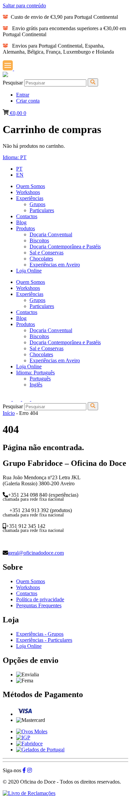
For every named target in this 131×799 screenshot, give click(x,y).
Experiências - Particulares (44, 640)
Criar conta (28, 101)
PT (19, 169)
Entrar (22, 95)
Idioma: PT (15, 157)
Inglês (36, 384)
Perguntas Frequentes (38, 605)
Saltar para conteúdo (24, 5)
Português (40, 378)
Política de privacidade (40, 599)
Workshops (28, 587)
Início (9, 413)
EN (20, 175)
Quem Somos (30, 581)
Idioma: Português (35, 372)
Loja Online (29, 646)
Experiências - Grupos (39, 634)
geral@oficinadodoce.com (36, 553)
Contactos (26, 593)
